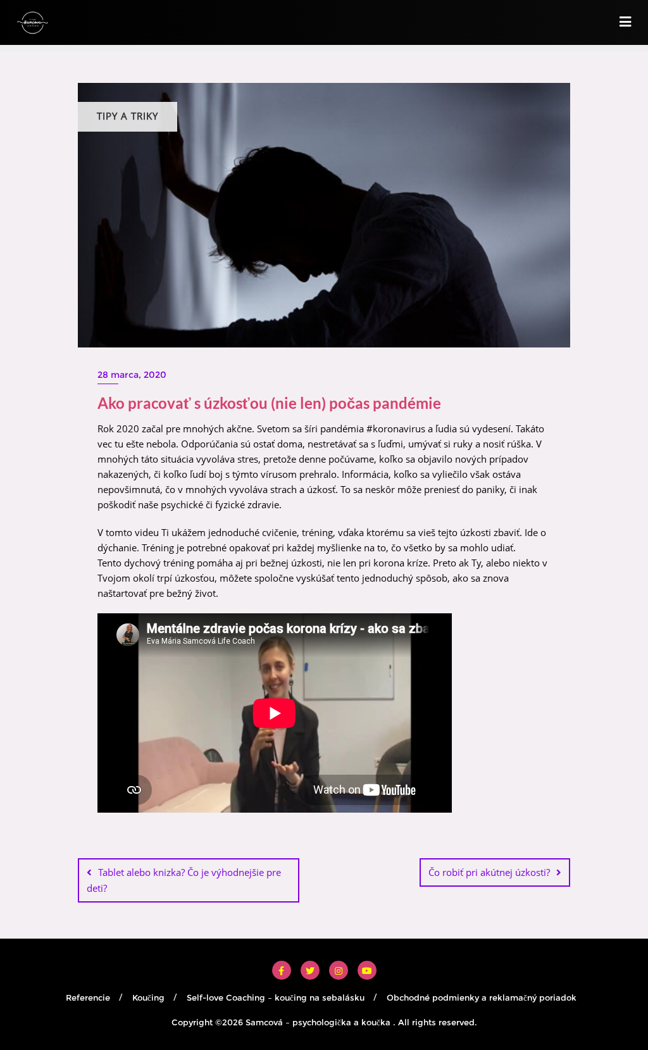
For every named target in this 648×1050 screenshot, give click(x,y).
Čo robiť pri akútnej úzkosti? (489, 872)
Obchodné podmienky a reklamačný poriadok (481, 997)
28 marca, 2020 (131, 374)
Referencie (88, 997)
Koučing (148, 997)
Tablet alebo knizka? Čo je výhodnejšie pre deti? (184, 880)
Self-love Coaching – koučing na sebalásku (275, 997)
